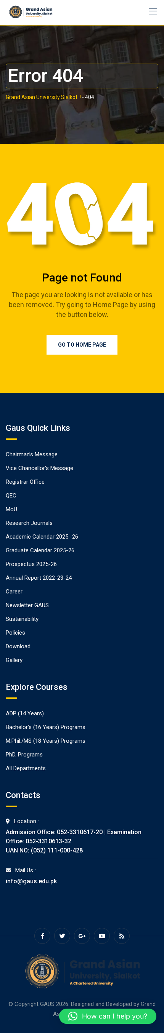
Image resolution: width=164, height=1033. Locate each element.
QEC (11, 495)
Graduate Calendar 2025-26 (40, 550)
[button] (107, 1016)
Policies (15, 632)
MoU (11, 509)
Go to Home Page (82, 345)
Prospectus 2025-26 (31, 564)
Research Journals (29, 523)
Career (14, 591)
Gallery (14, 660)
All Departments (26, 768)
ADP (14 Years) (25, 713)
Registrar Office (25, 481)
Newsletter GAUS (27, 605)
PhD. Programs (24, 754)
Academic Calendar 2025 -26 (42, 536)
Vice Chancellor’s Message (39, 468)
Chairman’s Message (32, 454)
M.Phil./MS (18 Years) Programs (45, 740)
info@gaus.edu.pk (31, 881)
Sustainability (22, 619)
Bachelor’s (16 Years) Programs (45, 727)
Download (18, 646)
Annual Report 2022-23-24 (39, 577)
